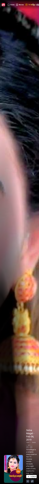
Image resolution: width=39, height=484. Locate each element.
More (31, 473)
